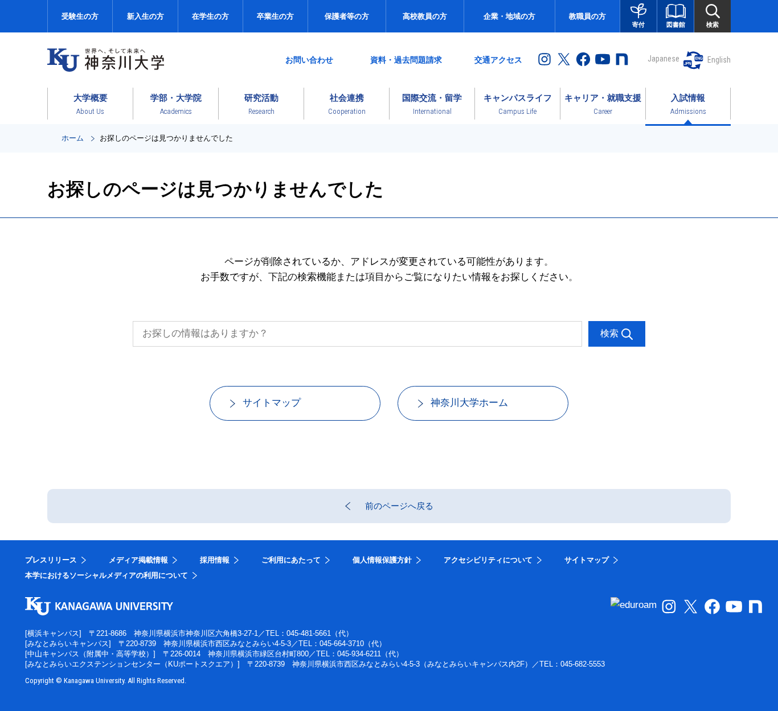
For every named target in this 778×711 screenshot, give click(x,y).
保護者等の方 (347, 16)
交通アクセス (498, 59)
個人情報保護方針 (382, 560)
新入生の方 (145, 16)
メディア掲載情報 (138, 560)
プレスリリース (51, 560)
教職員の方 (587, 16)
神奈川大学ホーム (469, 402)
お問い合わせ (309, 59)
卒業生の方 (275, 16)
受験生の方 (80, 16)
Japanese (663, 58)
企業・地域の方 (509, 16)
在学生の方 (210, 16)
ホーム (73, 138)
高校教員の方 (425, 16)
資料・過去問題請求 (406, 59)
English (719, 59)
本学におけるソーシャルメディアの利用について (106, 575)
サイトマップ (272, 402)
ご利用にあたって (291, 560)
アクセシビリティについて (488, 560)
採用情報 (215, 560)
